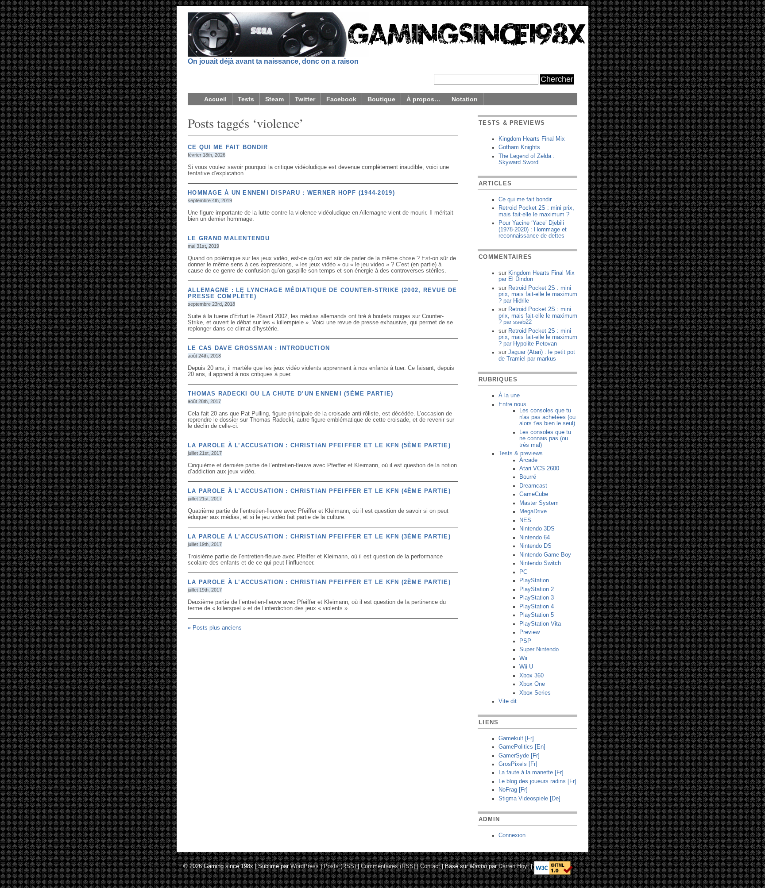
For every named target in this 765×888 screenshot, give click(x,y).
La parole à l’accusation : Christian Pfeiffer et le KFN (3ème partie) (319, 537)
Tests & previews (520, 453)
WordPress (304, 866)
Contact (430, 866)
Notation (465, 99)
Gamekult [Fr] (516, 738)
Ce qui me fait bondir (228, 147)
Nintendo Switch (540, 563)
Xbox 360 (531, 676)
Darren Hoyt (513, 866)
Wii (523, 658)
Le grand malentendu (229, 238)
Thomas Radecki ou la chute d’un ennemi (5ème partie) (291, 394)
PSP (525, 641)
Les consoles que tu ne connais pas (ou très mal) (545, 438)
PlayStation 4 (536, 607)
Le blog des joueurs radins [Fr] (537, 781)
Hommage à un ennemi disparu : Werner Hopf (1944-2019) (291, 193)
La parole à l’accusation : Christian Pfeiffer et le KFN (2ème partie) (319, 582)
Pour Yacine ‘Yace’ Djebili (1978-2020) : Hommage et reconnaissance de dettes (532, 229)
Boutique (381, 99)
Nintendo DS (535, 546)
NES (525, 520)
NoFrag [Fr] (513, 790)
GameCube (533, 494)
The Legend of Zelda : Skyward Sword (526, 159)
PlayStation (534, 580)
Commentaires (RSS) (388, 866)
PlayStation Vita (540, 624)
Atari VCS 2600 (539, 468)
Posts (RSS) (340, 866)
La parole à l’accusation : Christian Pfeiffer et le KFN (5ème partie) (319, 445)
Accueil (215, 99)
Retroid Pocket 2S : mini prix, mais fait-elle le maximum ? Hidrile (537, 294)
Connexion (511, 835)
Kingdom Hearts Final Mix (531, 139)
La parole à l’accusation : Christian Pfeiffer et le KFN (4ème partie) (319, 491)
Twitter (305, 99)
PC (523, 572)
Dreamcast (533, 486)
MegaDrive (533, 511)
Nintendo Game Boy (545, 555)
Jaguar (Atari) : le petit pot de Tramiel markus (536, 355)
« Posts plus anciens (215, 628)
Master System (539, 503)
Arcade (528, 460)
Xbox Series (535, 693)
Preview (529, 632)
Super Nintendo (539, 649)
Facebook (341, 99)
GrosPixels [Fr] (517, 764)
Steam (274, 99)
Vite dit (507, 701)
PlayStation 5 (536, 615)
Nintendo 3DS (537, 529)
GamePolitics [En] (521, 747)
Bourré (527, 477)
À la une (509, 395)
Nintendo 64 (534, 537)
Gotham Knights (519, 147)
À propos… (423, 99)
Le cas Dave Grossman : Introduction (259, 348)
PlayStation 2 (536, 589)
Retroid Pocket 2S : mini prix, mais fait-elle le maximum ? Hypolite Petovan (537, 337)
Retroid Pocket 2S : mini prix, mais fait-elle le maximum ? (536, 211)
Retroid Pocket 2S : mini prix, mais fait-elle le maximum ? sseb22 (537, 315)
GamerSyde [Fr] (519, 756)
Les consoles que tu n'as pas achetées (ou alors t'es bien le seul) (547, 417)
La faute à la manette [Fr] (531, 772)
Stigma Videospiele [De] (529, 799)
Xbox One (532, 684)
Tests (246, 99)
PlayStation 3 (536, 598)
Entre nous (512, 404)
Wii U (526, 667)
